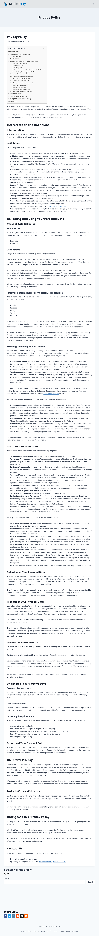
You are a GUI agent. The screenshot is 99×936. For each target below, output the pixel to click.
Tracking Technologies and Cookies (26, 72)
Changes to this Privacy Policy (20, 99)
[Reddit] (17, 916)
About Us (44, 931)
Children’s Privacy (16, 94)
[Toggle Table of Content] (43, 48)
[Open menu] (93, 3)
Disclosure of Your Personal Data (23, 83)
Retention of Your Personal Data (23, 76)
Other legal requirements (23, 89)
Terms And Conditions (69, 931)
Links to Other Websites (18, 96)
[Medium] (22, 916)
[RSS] (26, 916)
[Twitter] (9, 916)
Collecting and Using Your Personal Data (24, 61)
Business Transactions (22, 85)
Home (23, 931)
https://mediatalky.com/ (57, 206)
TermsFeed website (51, 394)
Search (6, 879)
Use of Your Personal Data (21, 74)
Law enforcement (21, 87)
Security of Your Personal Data (22, 91)
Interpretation (17, 56)
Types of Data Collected (20, 63)
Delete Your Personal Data (21, 80)
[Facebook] (5, 916)
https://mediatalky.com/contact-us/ (52, 862)
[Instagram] (13, 916)
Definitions (16, 59)
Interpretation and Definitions (20, 54)
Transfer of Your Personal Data (22, 78)
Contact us (54, 931)
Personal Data (19, 65)
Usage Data (19, 67)
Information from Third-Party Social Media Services (30, 70)
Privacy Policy (14, 52)
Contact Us (13, 101)
